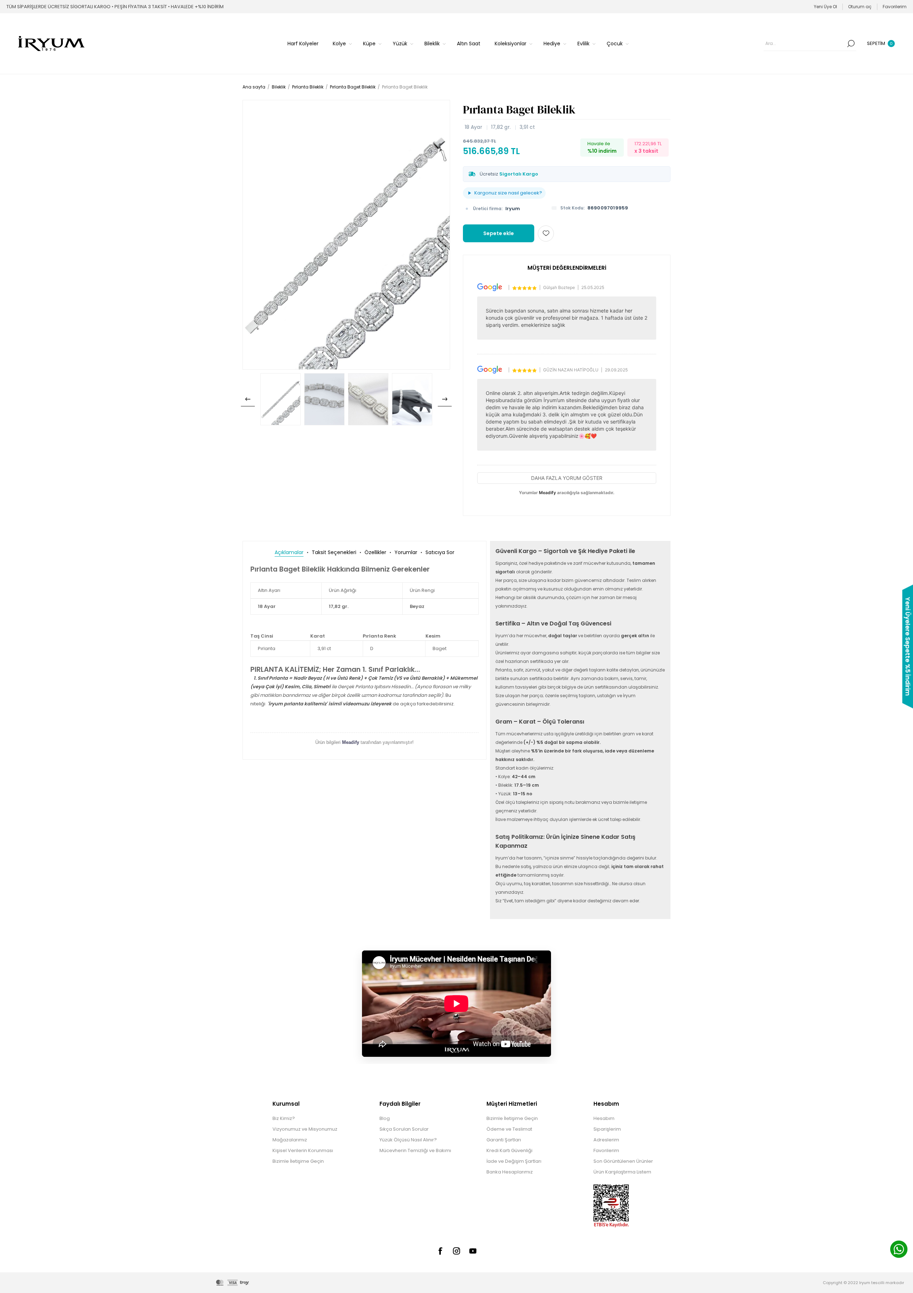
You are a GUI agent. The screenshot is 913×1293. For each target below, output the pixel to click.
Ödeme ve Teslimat (509, 1129)
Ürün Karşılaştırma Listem (622, 1171)
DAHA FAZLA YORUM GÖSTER (566, 478)
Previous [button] (248, 399)
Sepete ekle (498, 233)
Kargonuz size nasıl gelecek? (508, 192)
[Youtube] (473, 1251)
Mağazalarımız (289, 1139)
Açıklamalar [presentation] (289, 552)
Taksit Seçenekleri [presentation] (334, 552)
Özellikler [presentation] (375, 552)
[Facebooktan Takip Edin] (440, 1251)
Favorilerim (606, 1150)
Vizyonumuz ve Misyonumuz (304, 1129)
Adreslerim (606, 1139)
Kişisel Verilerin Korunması (302, 1150)
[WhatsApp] (899, 1250)
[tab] (289, 552)
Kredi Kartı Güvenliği (509, 1150)
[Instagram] (456, 1251)
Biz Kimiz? (283, 1118)
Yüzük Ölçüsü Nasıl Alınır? (408, 1139)
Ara (851, 43)
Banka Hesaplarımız (509, 1171)
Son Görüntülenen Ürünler (623, 1161)
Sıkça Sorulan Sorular (404, 1129)
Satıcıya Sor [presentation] (439, 552)
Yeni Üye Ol (825, 7)
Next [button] (445, 399)
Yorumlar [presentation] (405, 552)
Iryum (512, 208)
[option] (280, 399)
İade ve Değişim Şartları (513, 1161)
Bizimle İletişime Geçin (298, 1161)
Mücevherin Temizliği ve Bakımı (415, 1150)
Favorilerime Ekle (546, 233)
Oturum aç (860, 7)
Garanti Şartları (503, 1139)
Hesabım (603, 1118)
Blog (384, 1118)
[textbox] (805, 43)
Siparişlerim (607, 1129)
